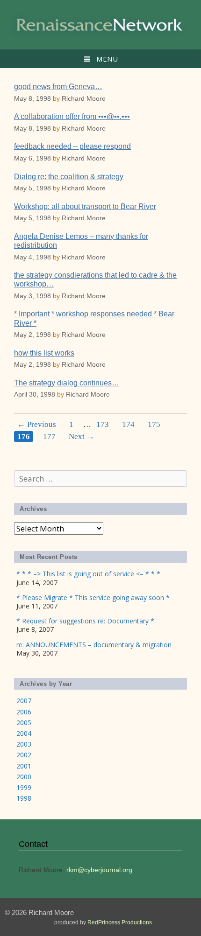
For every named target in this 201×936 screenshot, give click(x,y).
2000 (23, 776)
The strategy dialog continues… (66, 383)
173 (102, 424)
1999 (23, 787)
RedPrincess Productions (119, 922)
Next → (81, 436)
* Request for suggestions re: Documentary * (85, 620)
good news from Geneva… (58, 87)
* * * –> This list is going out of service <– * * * (88, 573)
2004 (23, 733)
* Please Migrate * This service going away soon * (93, 597)
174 (128, 424)
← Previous (36, 424)
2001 (23, 765)
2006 (23, 711)
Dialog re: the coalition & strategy (68, 177)
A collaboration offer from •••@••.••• (72, 116)
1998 (23, 798)
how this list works (44, 353)
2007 (23, 700)
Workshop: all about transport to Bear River (85, 206)
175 (154, 424)
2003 (23, 744)
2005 (23, 722)
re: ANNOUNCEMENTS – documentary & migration (94, 644)
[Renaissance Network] (100, 24)
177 (49, 436)
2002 (23, 754)
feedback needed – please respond (72, 146)
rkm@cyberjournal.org (99, 869)
